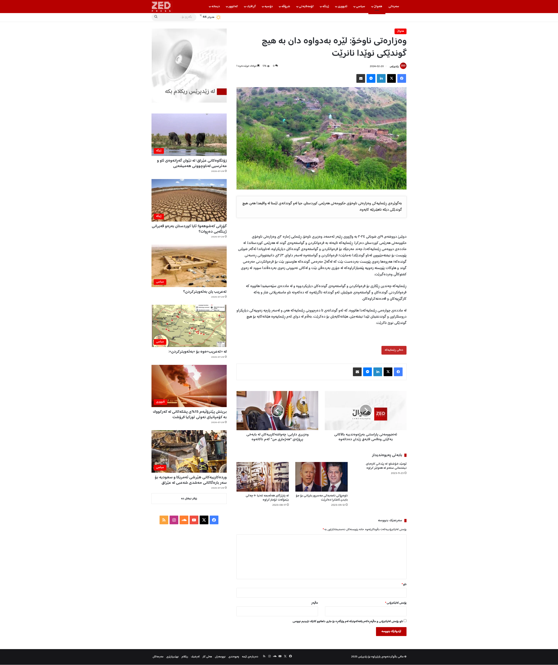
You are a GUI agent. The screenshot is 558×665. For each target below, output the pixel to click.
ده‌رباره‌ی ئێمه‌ (250, 657)
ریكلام (185, 657)
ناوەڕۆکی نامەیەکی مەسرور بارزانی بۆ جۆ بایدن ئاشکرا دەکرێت (322, 498)
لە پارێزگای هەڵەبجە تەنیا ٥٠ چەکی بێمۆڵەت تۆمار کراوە (267, 498)
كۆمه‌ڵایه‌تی (306, 6)
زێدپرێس (394, 66)
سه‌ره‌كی (393, 6)
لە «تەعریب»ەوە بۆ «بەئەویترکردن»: (197, 352)
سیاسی (360, 6)
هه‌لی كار (207, 657)
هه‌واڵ (378, 6)
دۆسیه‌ (268, 6)
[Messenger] (371, 78)
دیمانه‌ (215, 6)
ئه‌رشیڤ (195, 657)
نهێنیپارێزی (172, 657)
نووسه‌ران (220, 657)
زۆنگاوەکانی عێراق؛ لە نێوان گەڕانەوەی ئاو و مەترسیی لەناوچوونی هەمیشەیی (192, 163)
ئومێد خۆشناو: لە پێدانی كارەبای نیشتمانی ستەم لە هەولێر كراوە (386, 466)
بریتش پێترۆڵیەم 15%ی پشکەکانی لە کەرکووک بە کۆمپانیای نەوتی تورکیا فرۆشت (190, 414)
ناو (404, 584)
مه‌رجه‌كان (158, 657)
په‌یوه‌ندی (233, 657)
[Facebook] (401, 78)
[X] (391, 78)
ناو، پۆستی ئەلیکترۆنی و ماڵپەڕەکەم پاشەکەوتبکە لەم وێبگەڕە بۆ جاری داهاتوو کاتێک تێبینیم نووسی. (347, 621)
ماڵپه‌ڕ (314, 603)
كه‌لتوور (233, 6)
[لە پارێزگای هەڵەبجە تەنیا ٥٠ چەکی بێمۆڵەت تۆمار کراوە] (262, 476)
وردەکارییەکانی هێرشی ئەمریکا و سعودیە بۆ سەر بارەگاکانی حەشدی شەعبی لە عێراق (191, 480)
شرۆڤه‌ (285, 6)
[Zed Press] (162, 6)
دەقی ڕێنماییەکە (394, 350)
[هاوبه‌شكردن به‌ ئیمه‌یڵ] (360, 78)
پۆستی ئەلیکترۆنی (396, 603)
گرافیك (251, 6)
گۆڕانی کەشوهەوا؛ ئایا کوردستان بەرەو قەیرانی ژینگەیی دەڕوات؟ (189, 229)
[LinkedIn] (381, 78)
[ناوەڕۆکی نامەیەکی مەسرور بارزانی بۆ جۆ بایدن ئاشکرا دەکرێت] (321, 476)
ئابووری (342, 6)
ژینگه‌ (325, 6)
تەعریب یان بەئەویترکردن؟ (205, 292)
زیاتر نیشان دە (189, 499)
